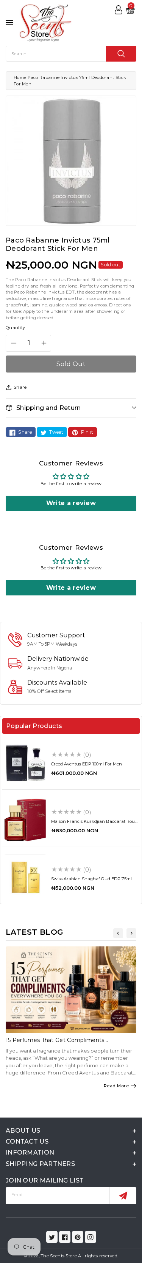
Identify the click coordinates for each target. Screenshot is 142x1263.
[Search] (121, 54)
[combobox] (71, 54)
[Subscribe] (122, 1195)
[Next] (131, 933)
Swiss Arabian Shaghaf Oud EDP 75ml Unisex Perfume (91, 881)
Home (20, 77)
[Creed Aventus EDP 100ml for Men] (25, 762)
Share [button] (20, 387)
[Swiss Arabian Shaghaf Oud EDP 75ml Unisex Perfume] (25, 877)
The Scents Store (59, 1255)
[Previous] (118, 933)
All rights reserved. (98, 1255)
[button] (71, 408)
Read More (116, 1085)
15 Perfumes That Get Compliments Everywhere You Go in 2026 (55, 1043)
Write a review (71, 503)
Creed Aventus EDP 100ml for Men (86, 764)
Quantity (15, 327)
